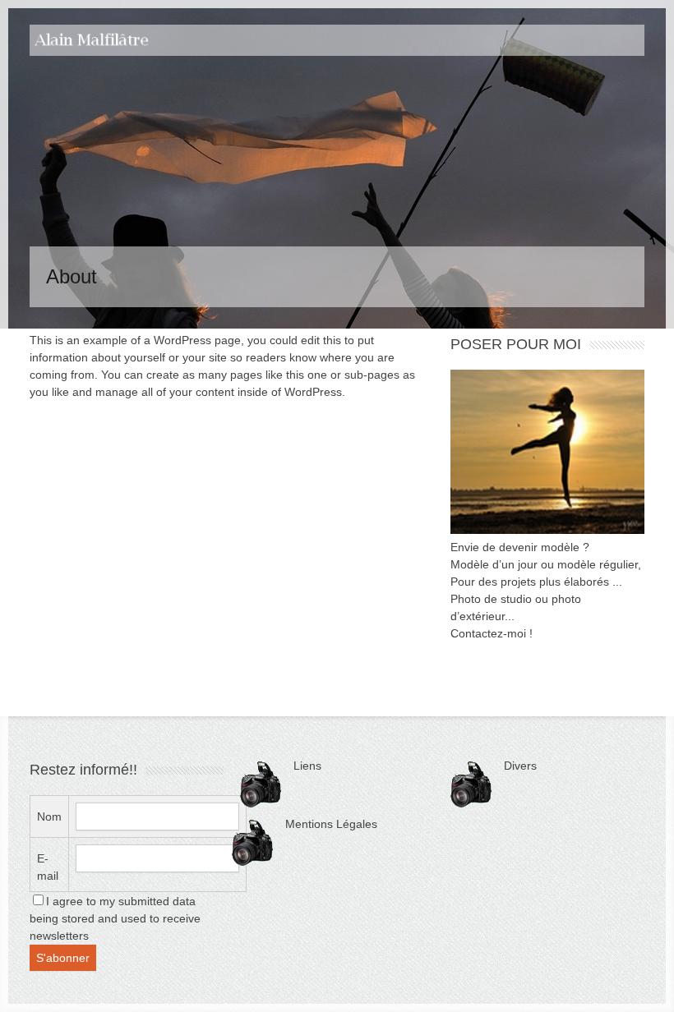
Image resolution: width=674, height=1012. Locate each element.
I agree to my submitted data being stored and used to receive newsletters (115, 918)
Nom (49, 816)
